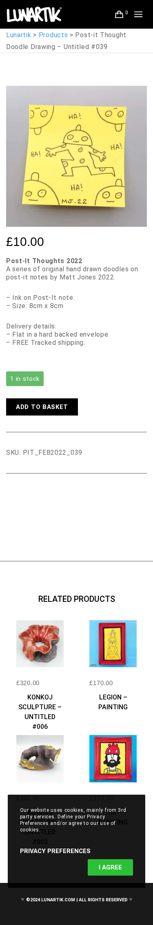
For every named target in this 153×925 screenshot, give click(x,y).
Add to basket (42, 407)
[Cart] (119, 14)
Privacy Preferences (55, 851)
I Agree (110, 867)
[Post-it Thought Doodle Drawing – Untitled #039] (12, 496)
